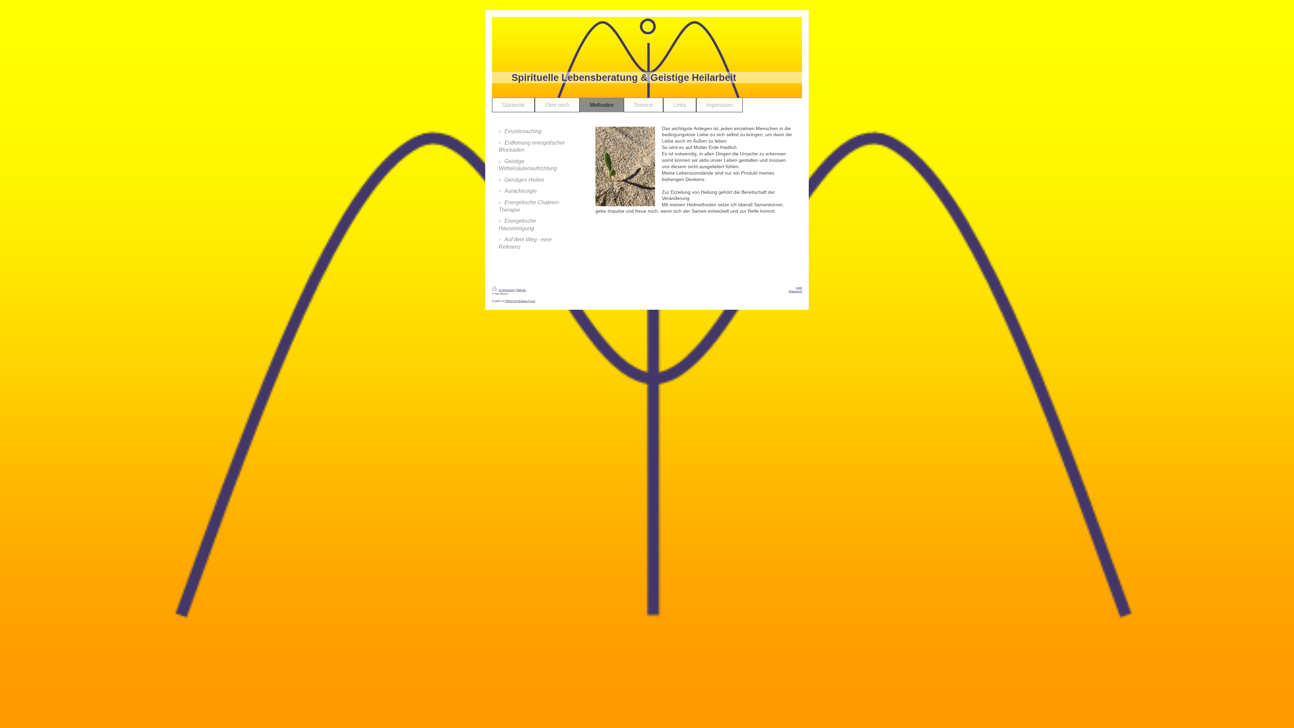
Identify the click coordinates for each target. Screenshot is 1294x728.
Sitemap (521, 290)
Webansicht (795, 291)
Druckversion (506, 290)
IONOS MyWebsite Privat (520, 301)
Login (799, 287)
